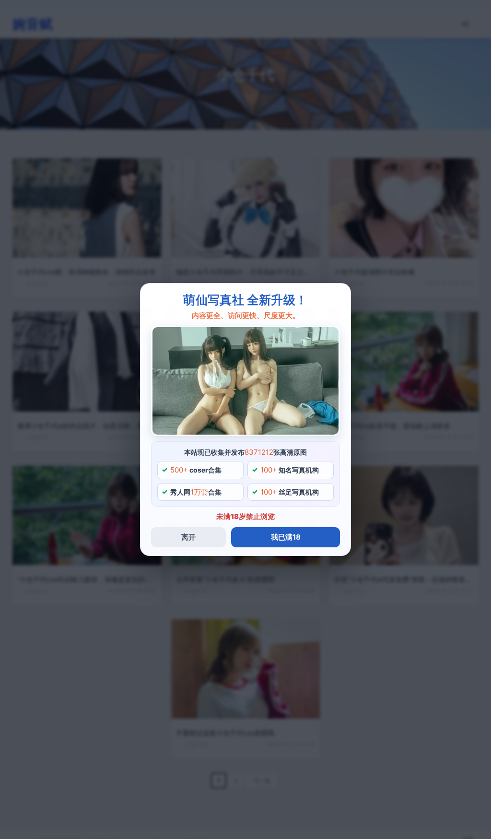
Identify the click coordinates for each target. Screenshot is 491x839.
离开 (188, 537)
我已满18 (286, 537)
